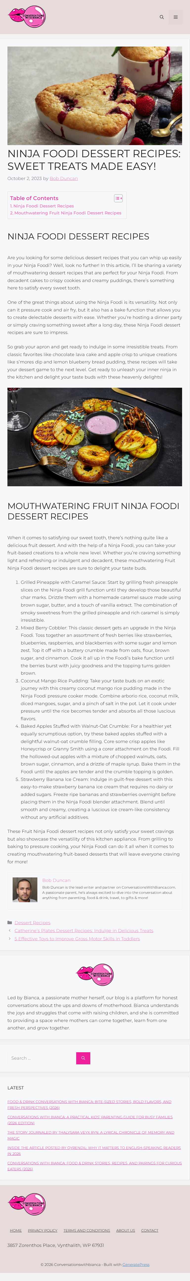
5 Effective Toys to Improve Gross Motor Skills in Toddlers (77, 939)
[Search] (83, 1058)
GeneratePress (135, 1264)
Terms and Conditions (87, 1230)
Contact (149, 1230)
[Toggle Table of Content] (115, 198)
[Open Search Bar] (162, 17)
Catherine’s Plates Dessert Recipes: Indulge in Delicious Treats (84, 930)
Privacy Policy (42, 1230)
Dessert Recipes (32, 922)
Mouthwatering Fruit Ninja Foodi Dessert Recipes (67, 212)
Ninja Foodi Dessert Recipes (43, 205)
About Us (125, 1230)
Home (16, 1230)
